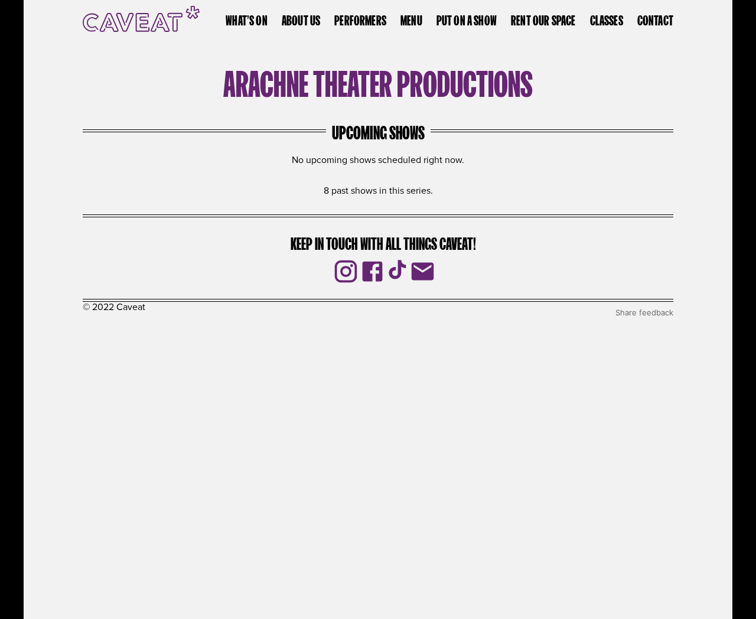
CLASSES (606, 19)
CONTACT (655, 19)
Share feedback (644, 312)
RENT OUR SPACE (543, 19)
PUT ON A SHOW (466, 19)
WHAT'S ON (247, 19)
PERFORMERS (360, 19)
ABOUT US (301, 19)
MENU (411, 19)
